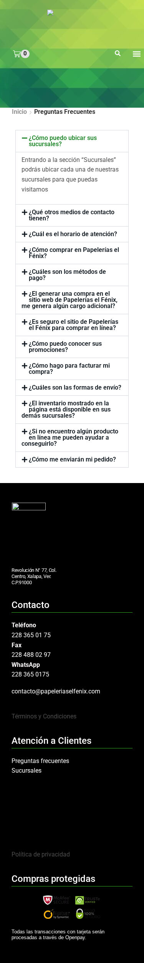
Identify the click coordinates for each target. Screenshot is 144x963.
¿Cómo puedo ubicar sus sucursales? (63, 141)
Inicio (19, 111)
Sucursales (26, 770)
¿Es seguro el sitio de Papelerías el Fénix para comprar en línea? (73, 325)
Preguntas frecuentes (40, 761)
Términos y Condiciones (44, 716)
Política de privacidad (41, 854)
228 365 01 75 (31, 635)
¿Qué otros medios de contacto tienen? (71, 215)
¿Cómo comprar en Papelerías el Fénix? (74, 253)
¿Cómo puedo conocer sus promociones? (65, 346)
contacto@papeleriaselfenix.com (56, 691)
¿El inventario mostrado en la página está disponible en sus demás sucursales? (66, 409)
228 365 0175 (30, 674)
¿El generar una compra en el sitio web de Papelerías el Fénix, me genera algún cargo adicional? (70, 300)
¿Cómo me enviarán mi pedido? (72, 459)
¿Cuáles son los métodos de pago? (67, 275)
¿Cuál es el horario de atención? (73, 234)
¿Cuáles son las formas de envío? (75, 387)
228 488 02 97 (31, 654)
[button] (118, 54)
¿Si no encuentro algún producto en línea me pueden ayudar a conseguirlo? (70, 437)
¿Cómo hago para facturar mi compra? (69, 368)
